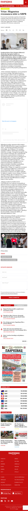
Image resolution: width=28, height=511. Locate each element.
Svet (12, 312)
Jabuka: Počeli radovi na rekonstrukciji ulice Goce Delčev (7, 442)
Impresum (3, 479)
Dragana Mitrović (6, 256)
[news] (7, 418)
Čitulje (17, 471)
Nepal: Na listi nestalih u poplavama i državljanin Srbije (13, 309)
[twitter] (10, 30)
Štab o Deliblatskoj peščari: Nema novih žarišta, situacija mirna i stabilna (21, 443)
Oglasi (16, 469)
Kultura (17, 461)
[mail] (20, 30)
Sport (2, 466)
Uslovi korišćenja (19, 477)
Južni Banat (5, 9)
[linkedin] (23, 30)
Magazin (13, 318)
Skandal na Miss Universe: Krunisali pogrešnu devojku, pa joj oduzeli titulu (14, 316)
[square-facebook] (2, 501)
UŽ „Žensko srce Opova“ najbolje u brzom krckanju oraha (21, 425)
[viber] (16, 30)
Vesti (12, 338)
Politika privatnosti (6, 485)
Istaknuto (20, 305)
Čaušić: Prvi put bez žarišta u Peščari (6, 424)
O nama (2, 477)
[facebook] (6, 30)
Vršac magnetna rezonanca (9, 260)
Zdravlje (17, 464)
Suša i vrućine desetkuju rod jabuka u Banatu (13, 336)
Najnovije (7, 305)
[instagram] (8, 501)
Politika (12, 331)
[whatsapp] (13, 30)
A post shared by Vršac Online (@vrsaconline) (14, 140)
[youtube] (12, 501)
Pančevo (13, 325)
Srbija (16, 458)
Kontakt (3, 482)
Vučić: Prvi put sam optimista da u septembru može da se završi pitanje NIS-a (15, 329)
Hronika (3, 464)
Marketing (17, 485)
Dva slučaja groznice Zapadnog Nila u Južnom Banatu (13, 322)
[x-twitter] (5, 501)
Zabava (2, 469)
